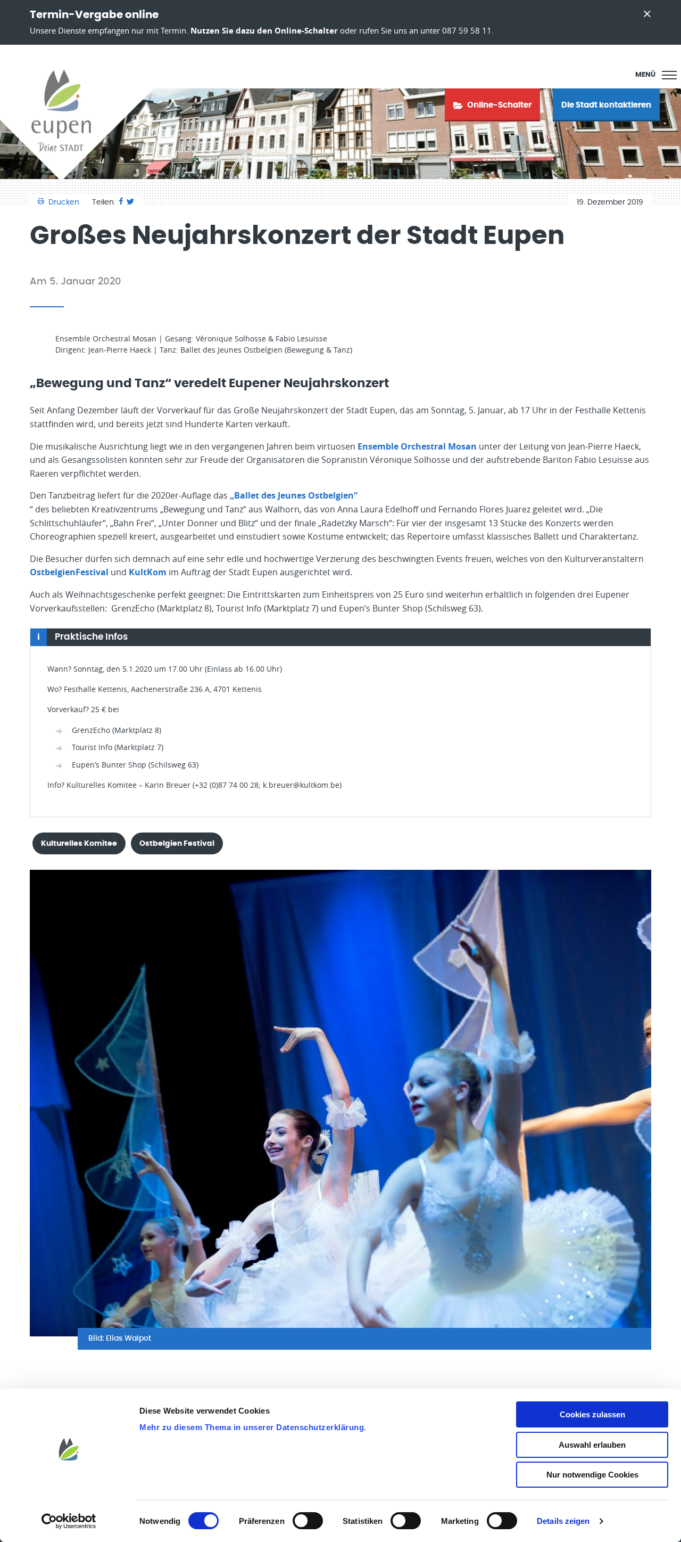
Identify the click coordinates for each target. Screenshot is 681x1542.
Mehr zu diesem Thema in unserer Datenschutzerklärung (251, 1427)
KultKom (148, 572)
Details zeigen (563, 1520)
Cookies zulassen (592, 1414)
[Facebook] (121, 202)
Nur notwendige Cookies (592, 1474)
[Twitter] (130, 202)
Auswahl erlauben (592, 1444)
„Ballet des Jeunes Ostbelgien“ (294, 495)
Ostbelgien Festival (176, 843)
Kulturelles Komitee (79, 843)
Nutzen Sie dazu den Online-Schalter (264, 30)
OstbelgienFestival (69, 572)
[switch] (308, 1520)
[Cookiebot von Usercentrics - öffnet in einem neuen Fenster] (68, 1521)
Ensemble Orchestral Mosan (417, 446)
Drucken (63, 202)
